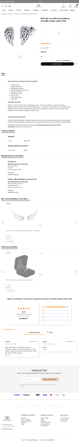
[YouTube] (9, 6)
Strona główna (4, 14)
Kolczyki (10, 14)
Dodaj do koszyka (57, 64)
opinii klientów (23, 314)
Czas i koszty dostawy (45, 422)
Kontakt (22, 424)
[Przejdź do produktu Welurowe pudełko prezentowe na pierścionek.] (25, 265)
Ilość (42, 56)
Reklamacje (43, 421)
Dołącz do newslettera (50, 379)
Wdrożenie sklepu (46, 440)
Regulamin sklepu (44, 418)
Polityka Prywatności (45, 424)
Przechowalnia (63, 421)
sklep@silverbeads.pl (13, 174)
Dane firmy (23, 418)
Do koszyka (10, 241)
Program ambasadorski (26, 421)
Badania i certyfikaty (25, 419)
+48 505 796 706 (7, 424)
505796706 (11, 173)
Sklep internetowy (29, 440)
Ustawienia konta (64, 419)
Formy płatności (44, 425)
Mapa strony (23, 422)
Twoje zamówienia (64, 418)
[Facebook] (6, 6)
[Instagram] (2, 6)
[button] (4, 329)
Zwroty (42, 419)
